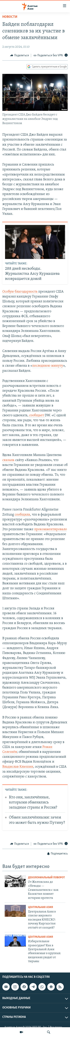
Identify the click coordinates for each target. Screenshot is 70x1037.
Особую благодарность (20, 292)
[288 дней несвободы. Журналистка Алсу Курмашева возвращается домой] (35, 242)
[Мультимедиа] (21, 1032)
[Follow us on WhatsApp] (42, 986)
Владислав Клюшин (17, 767)
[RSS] (60, 986)
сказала (8, 460)
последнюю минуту (47, 366)
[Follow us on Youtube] (6, 986)
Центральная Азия (40, 907)
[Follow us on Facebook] (24, 986)
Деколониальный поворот (46, 877)
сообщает (37, 415)
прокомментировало (50, 529)
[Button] (19, 55)
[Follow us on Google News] (51, 986)
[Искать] (48, 1032)
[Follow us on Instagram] (15, 986)
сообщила (22, 515)
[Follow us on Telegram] (33, 986)
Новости (9, 17)
